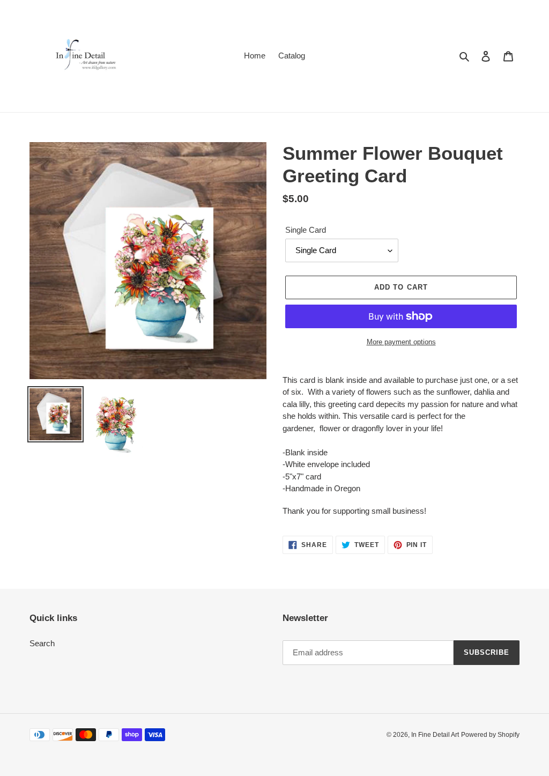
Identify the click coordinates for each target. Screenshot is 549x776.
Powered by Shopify (490, 734)
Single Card (305, 229)
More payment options (401, 342)
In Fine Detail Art (435, 734)
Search (42, 643)
